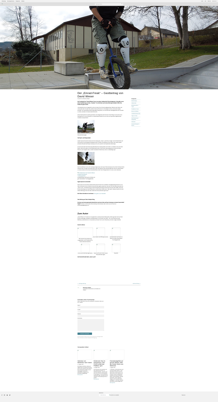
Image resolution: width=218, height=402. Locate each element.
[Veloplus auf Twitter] (9, 395)
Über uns (209, 1)
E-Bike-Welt (133, 103)
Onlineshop (4, 1)
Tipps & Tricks (134, 115)
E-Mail (79, 309)
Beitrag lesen (80, 374)
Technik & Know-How (135, 113)
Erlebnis (22, 1)
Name (79, 305)
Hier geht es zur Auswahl (100, 193)
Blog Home (183, 395)
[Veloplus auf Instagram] (4, 395)
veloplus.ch (214, 1)
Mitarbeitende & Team (134, 106)
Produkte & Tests (135, 108)
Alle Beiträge (134, 100)
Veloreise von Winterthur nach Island (84, 361)
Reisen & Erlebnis (134, 111)
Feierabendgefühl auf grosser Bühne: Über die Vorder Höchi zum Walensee (116, 363)
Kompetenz (18, 1)
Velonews (133, 121)
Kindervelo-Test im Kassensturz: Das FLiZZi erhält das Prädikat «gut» (99, 363)
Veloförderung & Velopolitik (134, 118)
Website (79, 313)
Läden (202, 1)
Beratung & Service (10, 1)
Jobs (205, 1)
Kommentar (79, 318)
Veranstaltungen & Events (135, 124)
